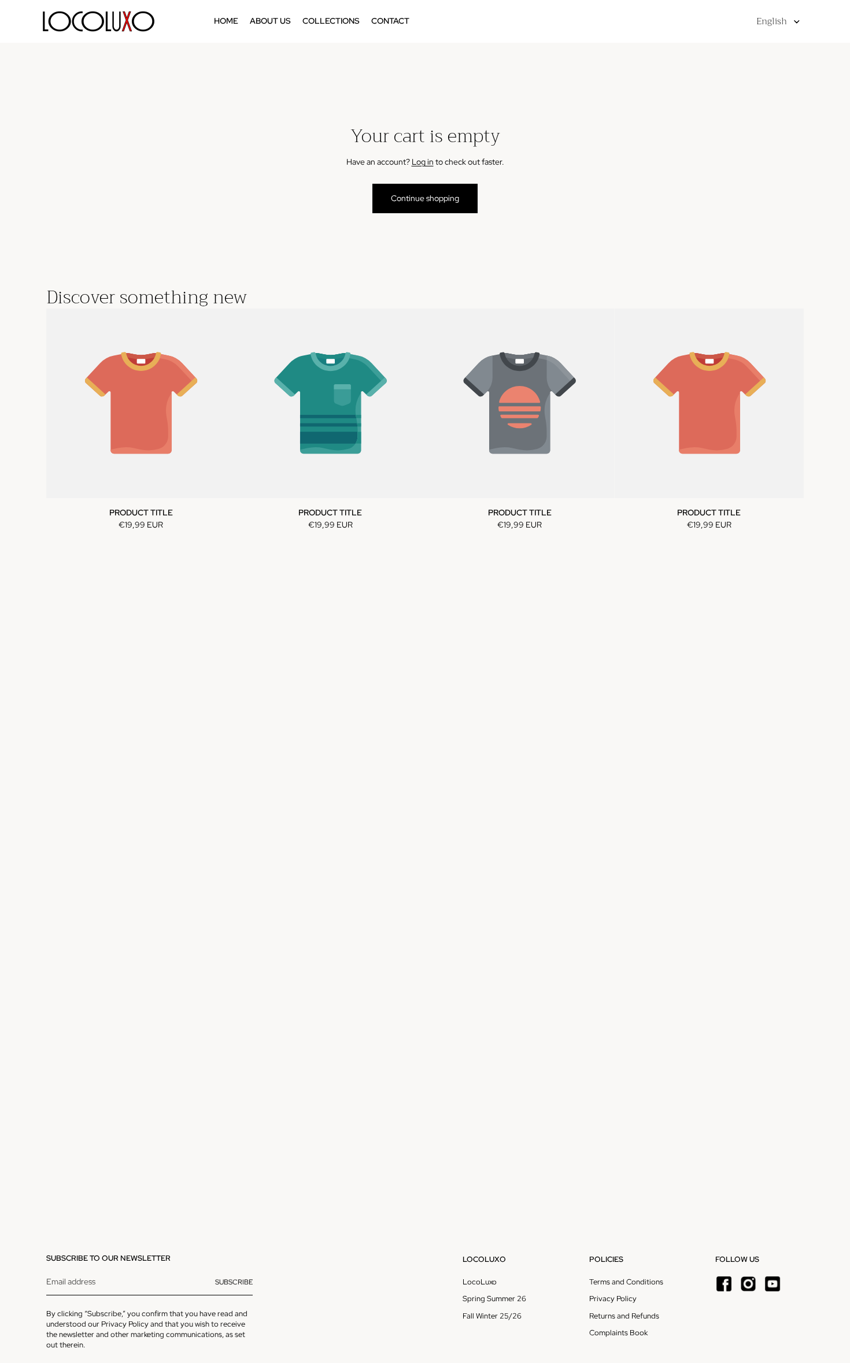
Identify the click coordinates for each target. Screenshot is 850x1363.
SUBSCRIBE (234, 1282)
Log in (423, 162)
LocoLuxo (480, 1282)
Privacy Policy (125, 1324)
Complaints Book (618, 1333)
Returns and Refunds (624, 1316)
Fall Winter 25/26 (492, 1316)
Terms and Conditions (626, 1282)
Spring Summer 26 (494, 1298)
